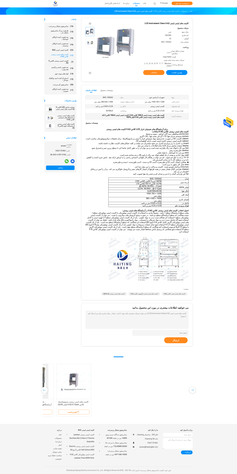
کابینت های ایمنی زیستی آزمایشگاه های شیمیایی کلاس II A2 (66, 118)
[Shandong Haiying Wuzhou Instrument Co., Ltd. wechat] (67, 161)
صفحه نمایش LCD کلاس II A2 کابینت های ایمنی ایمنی (65, 108)
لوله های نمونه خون (64, 74)
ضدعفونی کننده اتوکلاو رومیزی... (62, 45)
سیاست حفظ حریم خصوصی (55, 457)
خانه (60, 435)
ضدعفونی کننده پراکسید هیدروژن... (62, 68)
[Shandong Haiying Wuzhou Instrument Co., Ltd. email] (73, 161)
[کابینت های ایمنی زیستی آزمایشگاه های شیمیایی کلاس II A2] (50, 118)
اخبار (60, 445)
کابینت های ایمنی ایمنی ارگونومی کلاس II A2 (144, 294)
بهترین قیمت (177, 72)
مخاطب (60, 168)
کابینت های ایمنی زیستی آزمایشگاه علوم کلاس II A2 (66, 126)
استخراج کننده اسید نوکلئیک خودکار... (61, 79)
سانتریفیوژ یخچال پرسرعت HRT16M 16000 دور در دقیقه (116, 452)
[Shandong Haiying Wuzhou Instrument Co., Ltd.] (55, 4)
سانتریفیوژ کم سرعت (63, 85)
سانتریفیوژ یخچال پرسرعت (117, 430)
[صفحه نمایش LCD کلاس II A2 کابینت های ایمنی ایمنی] (50, 109)
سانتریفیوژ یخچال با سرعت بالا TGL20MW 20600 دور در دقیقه (115, 444)
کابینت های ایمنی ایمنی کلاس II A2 (174, 294)
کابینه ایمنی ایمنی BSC (62, 50)
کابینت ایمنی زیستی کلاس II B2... (61, 62)
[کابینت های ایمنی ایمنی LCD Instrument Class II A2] (116, 43)
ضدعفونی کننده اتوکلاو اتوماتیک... (62, 38)
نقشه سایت (57, 449)
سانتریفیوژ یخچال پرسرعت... (60, 26)
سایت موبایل (57, 452)
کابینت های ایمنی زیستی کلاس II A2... (62, 55)
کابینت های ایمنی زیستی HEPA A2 (114, 294)
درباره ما (59, 442)
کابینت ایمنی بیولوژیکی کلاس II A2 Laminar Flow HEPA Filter (82, 456)
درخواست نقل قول (182, 3)
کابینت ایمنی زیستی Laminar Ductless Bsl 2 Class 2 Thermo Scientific (81, 438)
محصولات (58, 438)
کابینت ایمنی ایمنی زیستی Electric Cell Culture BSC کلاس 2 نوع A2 (81, 448)
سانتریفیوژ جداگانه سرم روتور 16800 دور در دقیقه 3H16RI (116, 436)
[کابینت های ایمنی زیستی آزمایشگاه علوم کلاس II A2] (50, 126)
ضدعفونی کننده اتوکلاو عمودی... (62, 90)
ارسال (176, 340)
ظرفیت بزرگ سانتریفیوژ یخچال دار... (62, 32)
